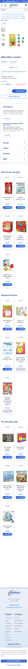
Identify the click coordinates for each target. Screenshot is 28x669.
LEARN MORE (25, 1)
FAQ (7, 620)
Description (8, 107)
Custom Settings (14, 665)
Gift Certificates (19, 626)
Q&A (5, 159)
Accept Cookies (13, 661)
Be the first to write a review (9, 78)
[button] (3, 34)
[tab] (4, 23)
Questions (8, 623)
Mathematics (8, 14)
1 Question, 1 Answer (6, 76)
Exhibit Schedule (19, 620)
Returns (8, 634)
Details (6, 143)
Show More (7, 118)
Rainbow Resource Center (14, 593)
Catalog (17, 629)
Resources (8, 626)
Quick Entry (9, 629)
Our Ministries (18, 632)
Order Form (9, 637)
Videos (6, 148)
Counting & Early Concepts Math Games (11, 18)
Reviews (6, 154)
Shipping (8, 632)
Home (2, 14)
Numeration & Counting (18, 16)
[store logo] (13, 5)
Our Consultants (19, 623)
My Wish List (9, 640)
